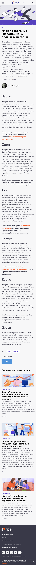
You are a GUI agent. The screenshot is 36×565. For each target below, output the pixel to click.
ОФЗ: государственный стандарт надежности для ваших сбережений (15, 443)
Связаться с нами (7, 541)
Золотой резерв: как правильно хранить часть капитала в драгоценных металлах (15, 395)
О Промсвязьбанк (7, 534)
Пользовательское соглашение (11, 544)
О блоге (4, 538)
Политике (4, 563)
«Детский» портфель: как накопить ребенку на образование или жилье (15, 498)
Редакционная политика (9, 547)
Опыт (3, 27)
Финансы (16, 351)
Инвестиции (6, 389)
